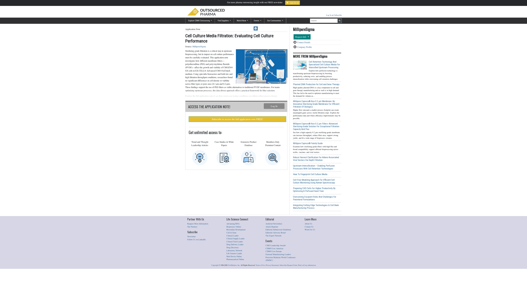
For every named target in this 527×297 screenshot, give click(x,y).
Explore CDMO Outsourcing (199, 20)
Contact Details (303, 42)
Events (257, 20)
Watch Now (241, 20)
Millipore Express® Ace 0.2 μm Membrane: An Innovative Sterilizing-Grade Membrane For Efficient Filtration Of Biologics (316, 104)
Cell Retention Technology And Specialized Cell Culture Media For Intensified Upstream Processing (324, 64)
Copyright (214, 265)
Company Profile (304, 47)
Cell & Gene (231, 232)
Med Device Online (234, 256)
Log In (329, 15)
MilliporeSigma (199, 46)
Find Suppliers (223, 20)
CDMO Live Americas (274, 248)
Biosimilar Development (236, 229)
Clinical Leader (232, 235)
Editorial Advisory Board (276, 232)
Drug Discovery (232, 247)
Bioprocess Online (233, 226)
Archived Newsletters (274, 223)
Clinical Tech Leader (234, 241)
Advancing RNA (232, 223)
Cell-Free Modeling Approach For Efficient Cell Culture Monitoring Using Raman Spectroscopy (314, 181)
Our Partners (192, 226)
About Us (308, 223)
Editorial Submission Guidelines (278, 229)
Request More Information (197, 223)
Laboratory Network (234, 250)
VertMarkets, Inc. (234, 265)
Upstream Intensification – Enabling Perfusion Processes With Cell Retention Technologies (314, 167)
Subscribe (338, 15)
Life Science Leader (234, 253)
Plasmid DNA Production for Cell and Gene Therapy (316, 84)
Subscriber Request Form (288, 265)
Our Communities (274, 20)
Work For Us (310, 229)
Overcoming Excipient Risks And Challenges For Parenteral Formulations (314, 198)
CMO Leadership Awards (276, 245)
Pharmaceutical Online (235, 259)
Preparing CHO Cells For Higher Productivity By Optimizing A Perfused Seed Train (314, 189)
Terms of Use (260, 265)
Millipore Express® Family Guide (308, 143)
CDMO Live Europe (274, 251)
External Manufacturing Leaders (278, 254)
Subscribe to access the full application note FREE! (237, 119)
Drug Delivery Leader (234, 244)
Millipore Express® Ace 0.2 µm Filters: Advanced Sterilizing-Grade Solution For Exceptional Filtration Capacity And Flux (316, 126)
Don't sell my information (307, 265)
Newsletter (191, 236)
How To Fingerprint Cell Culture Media (310, 174)
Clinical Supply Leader (235, 238)
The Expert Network (273, 235)
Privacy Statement (272, 265)
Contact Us (309, 226)
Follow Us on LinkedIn (196, 239)
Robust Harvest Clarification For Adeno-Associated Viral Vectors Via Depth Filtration (316, 158)
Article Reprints (272, 226)
